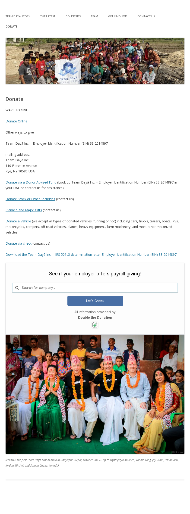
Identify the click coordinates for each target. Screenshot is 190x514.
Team (94, 16)
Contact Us (146, 16)
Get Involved (117, 16)
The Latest (47, 16)
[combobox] (95, 287)
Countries (73, 16)
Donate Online (16, 121)
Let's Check (95, 301)
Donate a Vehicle (18, 221)
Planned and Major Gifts (24, 210)
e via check (23, 243)
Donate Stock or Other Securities (30, 199)
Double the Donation (95, 317)
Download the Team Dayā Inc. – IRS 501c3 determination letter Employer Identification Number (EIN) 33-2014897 (91, 254)
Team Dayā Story (18, 16)
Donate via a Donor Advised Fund (31, 182)
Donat (10, 243)
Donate (12, 26)
